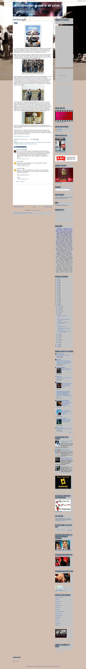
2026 (58, 279)
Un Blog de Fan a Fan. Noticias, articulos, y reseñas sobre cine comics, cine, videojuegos (63, 392)
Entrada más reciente (19, 206)
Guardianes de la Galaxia (60, 265)
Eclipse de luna (58, 601)
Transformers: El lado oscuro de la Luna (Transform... (63, 331)
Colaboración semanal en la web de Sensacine (63, 329)
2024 (58, 282)
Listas (57, 258)
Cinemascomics (58, 605)
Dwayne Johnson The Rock (67, 254)
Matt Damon (69, 232)
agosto (59, 312)
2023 (58, 284)
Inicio (34, 206)
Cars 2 (58, 324)
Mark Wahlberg (65, 235)
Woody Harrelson (59, 242)
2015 (58, 297)
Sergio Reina (22, 139)
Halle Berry (67, 265)
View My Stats (15, 661)
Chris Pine (64, 253)
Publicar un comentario (20, 181)
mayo (59, 335)
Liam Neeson (69, 231)
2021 (58, 287)
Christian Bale (63, 243)
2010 (58, 344)
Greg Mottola (31, 142)
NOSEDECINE (58, 617)
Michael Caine (67, 249)
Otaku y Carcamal (58, 615)
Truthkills (59, 382)
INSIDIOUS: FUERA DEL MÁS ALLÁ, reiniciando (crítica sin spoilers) (66, 420)
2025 (58, 280)
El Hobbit (58, 255)
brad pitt (65, 242)
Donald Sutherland (59, 254)
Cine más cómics (60, 353)
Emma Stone (59, 239)
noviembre (60, 307)
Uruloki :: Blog (60, 427)
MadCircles (46, 666)
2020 (58, 289)
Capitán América (68, 252)
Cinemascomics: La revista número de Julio (62, 323)
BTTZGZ (57, 619)
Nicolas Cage (58, 272)
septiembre (60, 311)
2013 (58, 301)
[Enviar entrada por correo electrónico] (31, 139)
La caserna (57, 609)
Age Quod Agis (58, 613)
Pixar (68, 250)
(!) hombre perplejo (21, 149)
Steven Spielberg (64, 234)
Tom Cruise (70, 234)
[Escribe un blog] (34, 139)
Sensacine (57, 603)
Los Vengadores (61, 258)
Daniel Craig (61, 263)
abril (59, 337)
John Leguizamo (63, 256)
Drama (60, 230)
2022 (58, 285)
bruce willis (59, 235)
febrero (59, 340)
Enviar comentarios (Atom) (36, 210)
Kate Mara (70, 257)
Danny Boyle (66, 263)
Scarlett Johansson (68, 233)
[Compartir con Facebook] (37, 139)
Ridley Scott (59, 237)
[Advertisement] (33, 194)
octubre (59, 309)
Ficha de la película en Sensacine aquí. (21, 136)
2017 (58, 294)
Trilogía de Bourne (64, 466)
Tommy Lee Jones (61, 261)
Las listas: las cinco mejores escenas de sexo (66, 442)
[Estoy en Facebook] (64, 22)
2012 (58, 302)
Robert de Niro (61, 241)
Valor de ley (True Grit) (61, 326)
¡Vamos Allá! (57, 607)
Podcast (59, 229)
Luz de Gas (63, 520)
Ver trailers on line (58, 597)
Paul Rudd (66, 272)
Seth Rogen (21, 143)
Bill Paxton (58, 243)
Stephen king (68, 260)
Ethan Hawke (64, 264)
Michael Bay (66, 259)
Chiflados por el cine (64, 229)
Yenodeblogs (57, 623)
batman (68, 251)
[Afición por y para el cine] (61, 637)
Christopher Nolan (68, 238)
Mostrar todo (71, 432)
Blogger (58, 666)
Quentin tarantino (60, 233)
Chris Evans (63, 236)
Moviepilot (57, 625)
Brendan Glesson (62, 262)
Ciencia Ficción (21, 142)
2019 (58, 290)
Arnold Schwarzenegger (61, 232)
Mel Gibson (61, 259)
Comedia (26, 142)
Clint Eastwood (63, 231)
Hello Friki (59, 376)
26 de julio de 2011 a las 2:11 (22, 179)
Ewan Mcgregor (65, 239)
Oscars (62, 272)
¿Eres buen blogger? (58, 589)
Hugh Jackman (69, 236)
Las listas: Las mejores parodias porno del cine (65, 450)
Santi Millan (16, 143)
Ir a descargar (69, 530)
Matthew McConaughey (60, 249)
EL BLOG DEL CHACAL (61, 418)
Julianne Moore (65, 257)
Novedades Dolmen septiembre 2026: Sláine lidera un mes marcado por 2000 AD (64, 395)
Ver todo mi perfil (58, 131)
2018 (58, 292)
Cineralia (57, 599)
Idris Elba (62, 255)
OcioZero (57, 621)
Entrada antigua (48, 206)
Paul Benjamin (48, 142)
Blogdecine (59, 359)
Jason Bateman (37, 142)
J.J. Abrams (67, 255)
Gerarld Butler (69, 264)
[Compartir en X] (35, 139)
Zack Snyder (67, 261)
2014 (58, 299)
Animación (62, 238)
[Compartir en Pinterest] (38, 139)
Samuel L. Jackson (68, 241)
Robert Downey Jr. (65, 237)
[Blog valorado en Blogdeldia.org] (59, 587)
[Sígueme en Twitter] (63, 22)
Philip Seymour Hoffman (63, 250)
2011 (58, 304)
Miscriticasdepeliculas (59, 611)
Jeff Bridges (62, 240)
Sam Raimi (63, 260)
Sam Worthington (63, 251)
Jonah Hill (67, 240)
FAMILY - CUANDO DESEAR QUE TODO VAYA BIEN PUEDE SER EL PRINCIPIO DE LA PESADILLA (67, 403)
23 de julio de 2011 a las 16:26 (23, 165)
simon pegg (34, 143)
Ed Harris (68, 243)
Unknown (19, 161)
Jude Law (60, 257)
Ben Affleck (63, 252)
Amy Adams (70, 242)
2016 (58, 296)
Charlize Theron (59, 253)
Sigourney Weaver (27, 143)
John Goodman (69, 244)
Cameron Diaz (68, 262)
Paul (58, 317)
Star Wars (58, 234)
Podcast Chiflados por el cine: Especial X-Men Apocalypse (66, 459)
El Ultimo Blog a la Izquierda (63, 400)
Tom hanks (70, 272)
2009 (58, 346)
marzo (59, 339)
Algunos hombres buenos (62, 315)
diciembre (60, 305)
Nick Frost (43, 142)
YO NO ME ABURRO (61, 367)
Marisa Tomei (67, 258)
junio (59, 334)
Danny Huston (69, 253)
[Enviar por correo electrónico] (33, 139)
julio (59, 314)
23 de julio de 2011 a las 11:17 (23, 158)
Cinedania (59, 409)
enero (59, 342)
